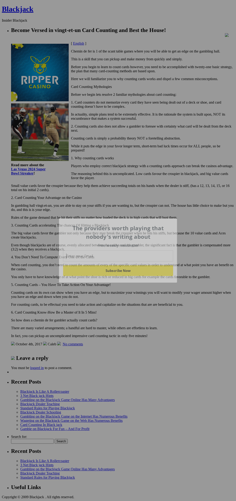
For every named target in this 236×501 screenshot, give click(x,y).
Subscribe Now (118, 270)
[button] (118, 232)
